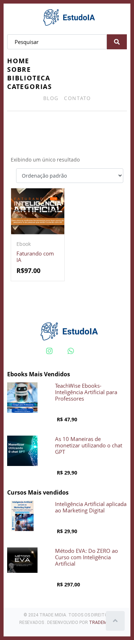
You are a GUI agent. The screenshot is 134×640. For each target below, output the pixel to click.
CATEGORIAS (29, 86)
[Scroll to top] (115, 621)
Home (18, 60)
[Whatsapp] (70, 350)
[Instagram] (49, 350)
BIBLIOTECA (28, 78)
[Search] (117, 41)
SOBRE (19, 69)
